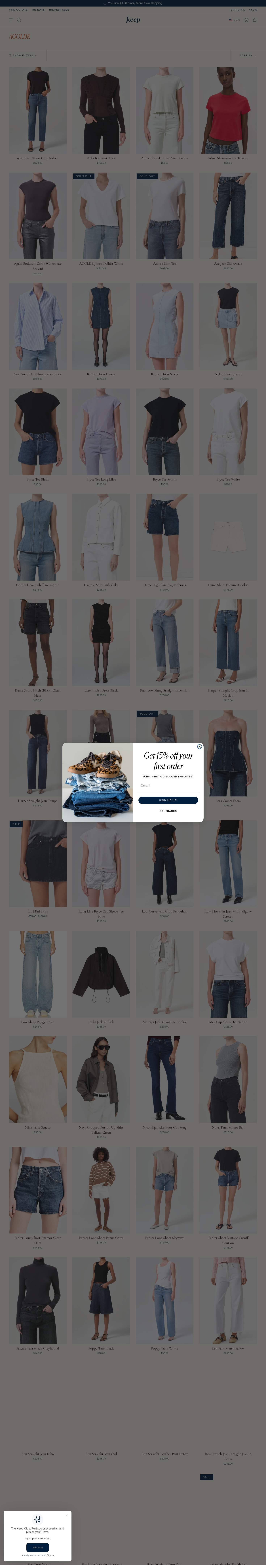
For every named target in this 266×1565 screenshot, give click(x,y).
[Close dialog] (199, 746)
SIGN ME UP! (168, 800)
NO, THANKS (168, 811)
